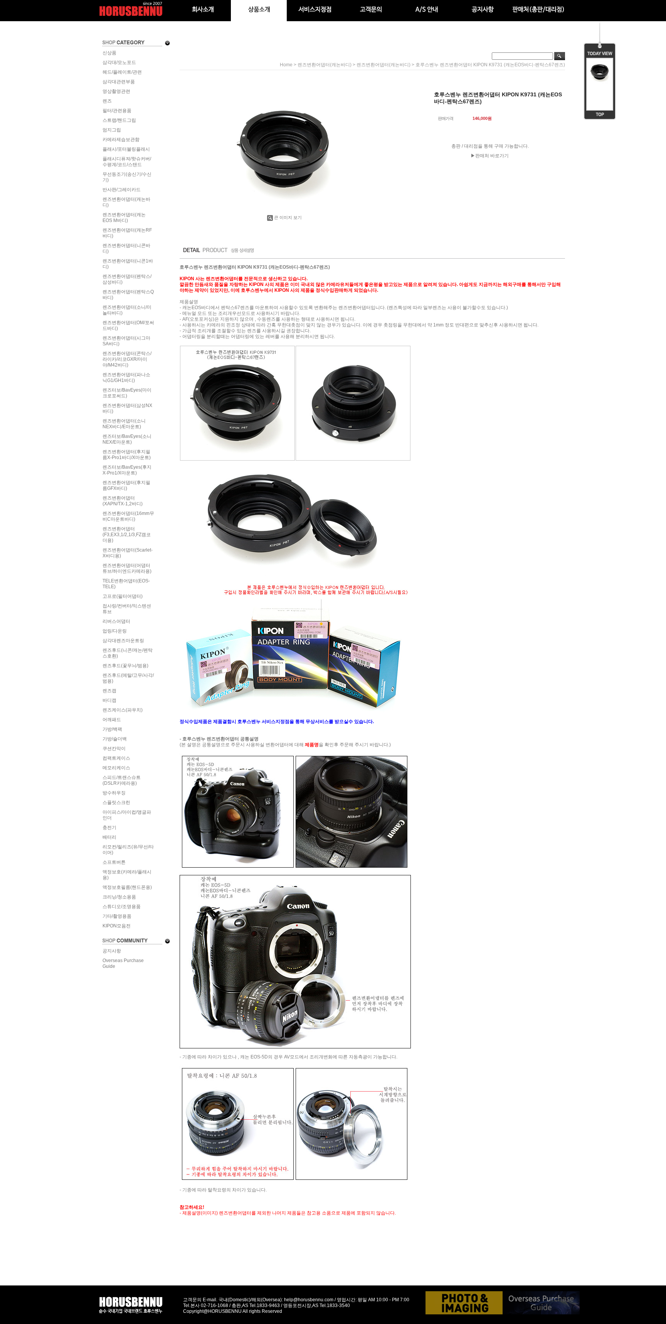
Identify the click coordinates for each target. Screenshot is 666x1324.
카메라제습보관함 (121, 139)
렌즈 (107, 101)
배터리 (109, 837)
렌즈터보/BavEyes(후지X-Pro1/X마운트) (127, 470)
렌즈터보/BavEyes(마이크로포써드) (127, 393)
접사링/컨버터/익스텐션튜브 (127, 608)
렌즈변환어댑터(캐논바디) (126, 202)
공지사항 (112, 951)
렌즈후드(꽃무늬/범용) (125, 665)
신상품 (109, 53)
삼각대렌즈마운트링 (123, 640)
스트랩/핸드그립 (119, 120)
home (286, 64)
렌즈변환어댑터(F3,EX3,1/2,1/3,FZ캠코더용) (127, 534)
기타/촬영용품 (117, 916)
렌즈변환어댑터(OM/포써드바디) (128, 325)
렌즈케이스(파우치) (123, 710)
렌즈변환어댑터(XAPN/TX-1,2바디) (123, 500)
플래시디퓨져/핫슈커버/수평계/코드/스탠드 (127, 161)
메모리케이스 (116, 768)
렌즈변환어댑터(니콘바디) (126, 248)
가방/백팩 (112, 729)
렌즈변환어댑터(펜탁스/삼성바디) (127, 279)
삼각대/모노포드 (119, 62)
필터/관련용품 (117, 110)
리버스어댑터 (116, 621)
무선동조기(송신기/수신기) (127, 177)
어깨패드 (112, 719)
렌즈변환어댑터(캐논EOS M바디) (124, 217)
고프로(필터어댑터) (123, 596)
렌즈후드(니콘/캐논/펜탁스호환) (128, 653)
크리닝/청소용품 (119, 897)
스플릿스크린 (116, 802)
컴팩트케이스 (116, 758)
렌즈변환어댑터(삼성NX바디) (127, 408)
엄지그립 (112, 130)
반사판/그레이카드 (122, 189)
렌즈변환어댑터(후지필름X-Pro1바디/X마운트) (127, 454)
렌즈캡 (109, 690)
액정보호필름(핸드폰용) (127, 887)
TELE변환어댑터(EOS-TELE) (126, 583)
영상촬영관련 (116, 91)
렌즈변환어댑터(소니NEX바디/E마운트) (124, 423)
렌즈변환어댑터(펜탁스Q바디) (128, 294)
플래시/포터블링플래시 (126, 149)
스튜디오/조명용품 (122, 906)
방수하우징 (114, 793)
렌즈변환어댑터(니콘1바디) (128, 263)
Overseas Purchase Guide (123, 963)
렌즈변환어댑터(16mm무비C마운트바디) (128, 516)
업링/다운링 (115, 631)
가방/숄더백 (115, 739)
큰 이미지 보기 (288, 217)
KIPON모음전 (117, 926)
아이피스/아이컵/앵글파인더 (127, 815)
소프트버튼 (114, 862)
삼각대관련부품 (119, 81)
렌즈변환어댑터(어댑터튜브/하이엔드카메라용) (127, 568)
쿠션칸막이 (114, 748)
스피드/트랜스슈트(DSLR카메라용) (122, 780)
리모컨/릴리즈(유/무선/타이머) (128, 849)
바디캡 (109, 700)
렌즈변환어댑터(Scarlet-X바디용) (128, 553)
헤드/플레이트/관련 (122, 72)
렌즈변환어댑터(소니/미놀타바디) (127, 310)
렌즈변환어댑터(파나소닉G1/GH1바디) (126, 377)
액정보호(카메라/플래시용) (127, 874)
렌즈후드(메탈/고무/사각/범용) (128, 678)
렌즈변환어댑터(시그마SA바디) (126, 341)
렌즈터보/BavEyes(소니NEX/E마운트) (127, 439)
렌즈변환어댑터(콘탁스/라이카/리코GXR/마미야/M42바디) (127, 359)
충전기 (109, 827)
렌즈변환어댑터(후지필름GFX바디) (126, 485)
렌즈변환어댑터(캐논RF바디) (127, 233)
